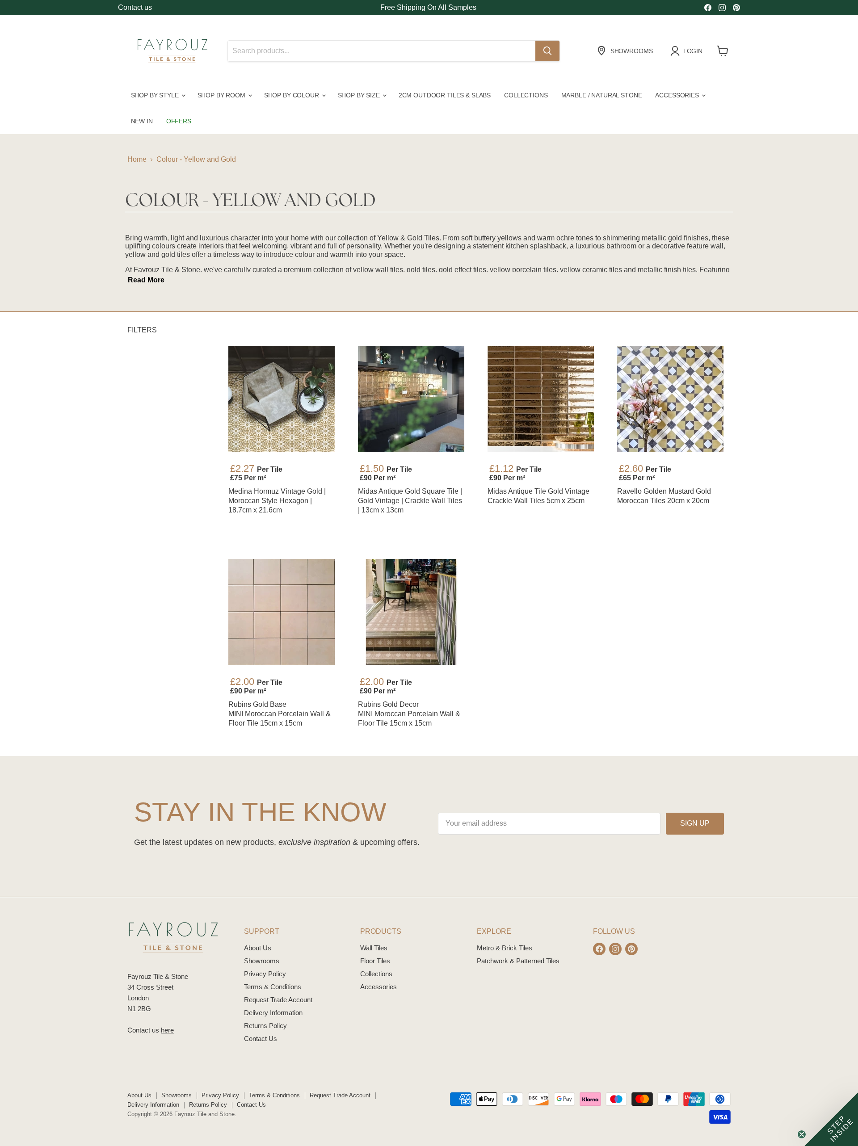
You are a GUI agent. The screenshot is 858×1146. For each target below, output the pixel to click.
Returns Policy (265, 1025)
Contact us (135, 7)
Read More (146, 280)
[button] (831, 1119)
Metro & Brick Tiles (504, 948)
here (167, 1030)
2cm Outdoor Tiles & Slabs (445, 95)
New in (142, 121)
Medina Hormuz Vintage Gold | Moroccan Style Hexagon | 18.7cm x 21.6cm (277, 500)
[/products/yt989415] (411, 612)
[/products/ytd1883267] (281, 399)
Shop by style (156, 95)
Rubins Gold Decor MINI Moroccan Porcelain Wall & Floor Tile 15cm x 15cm (409, 714)
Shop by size (360, 95)
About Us (257, 948)
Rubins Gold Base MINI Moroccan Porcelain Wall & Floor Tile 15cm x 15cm (279, 714)
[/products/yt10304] (541, 399)
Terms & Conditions (272, 987)
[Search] (547, 51)
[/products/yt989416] (281, 612)
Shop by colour (292, 95)
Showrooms (261, 961)
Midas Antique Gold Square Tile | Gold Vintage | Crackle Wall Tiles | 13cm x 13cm (410, 500)
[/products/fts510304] (411, 399)
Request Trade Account (278, 999)
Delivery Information (273, 1012)
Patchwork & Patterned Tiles (518, 961)
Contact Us (260, 1038)
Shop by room (222, 95)
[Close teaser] (801, 1134)
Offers (178, 121)
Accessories (677, 95)
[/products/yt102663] (670, 399)
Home (137, 159)
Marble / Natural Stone (601, 95)
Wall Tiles (373, 948)
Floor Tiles (375, 961)
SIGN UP (695, 823)
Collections (525, 95)
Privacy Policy (265, 974)
